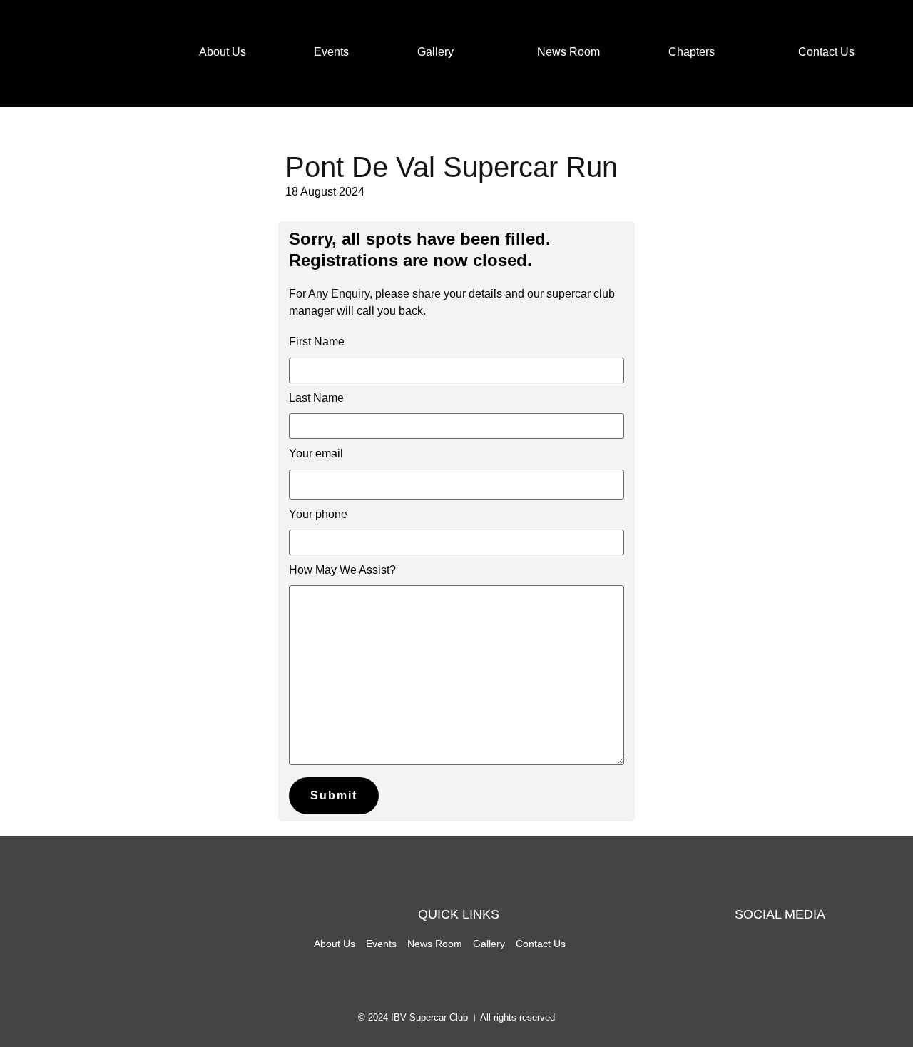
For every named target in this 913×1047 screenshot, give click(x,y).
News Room (568, 52)
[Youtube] (829, 959)
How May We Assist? (342, 570)
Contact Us (826, 52)
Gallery (435, 52)
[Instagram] (796, 959)
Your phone (318, 514)
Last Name (316, 398)
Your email (316, 453)
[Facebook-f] (730, 959)
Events (331, 52)
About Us (222, 52)
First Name (317, 341)
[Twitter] (763, 959)
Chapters (691, 52)
